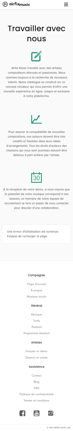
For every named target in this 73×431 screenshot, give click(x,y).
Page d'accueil (36, 284)
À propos (36, 290)
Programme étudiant (36, 333)
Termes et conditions (36, 400)
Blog (36, 381)
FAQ (36, 388)
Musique (36, 314)
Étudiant (37, 327)
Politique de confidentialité (36, 394)
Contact (36, 375)
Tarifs (36, 320)
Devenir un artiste (36, 357)
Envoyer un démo (36, 351)
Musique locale (36, 296)
